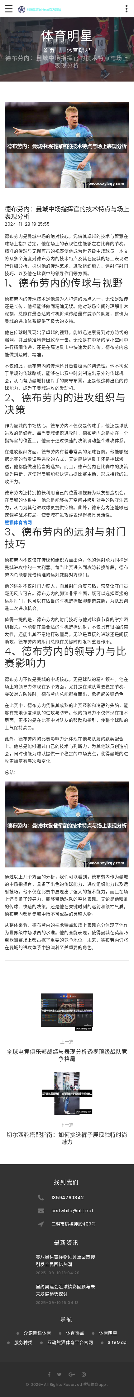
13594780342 (67, 1198)
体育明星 (79, 51)
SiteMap (117, 1342)
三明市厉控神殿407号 (73, 1224)
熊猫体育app (94, 1384)
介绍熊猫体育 (37, 1333)
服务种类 (23, 1342)
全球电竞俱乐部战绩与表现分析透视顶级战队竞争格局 (67, 1055)
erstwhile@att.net (72, 1211)
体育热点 (75, 1333)
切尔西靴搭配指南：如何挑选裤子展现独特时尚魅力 (67, 1138)
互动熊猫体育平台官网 (70, 1342)
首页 (49, 51)
